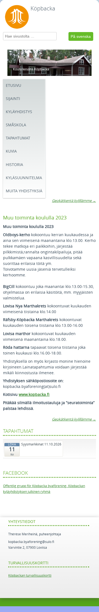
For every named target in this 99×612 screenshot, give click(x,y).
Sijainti (13, 98)
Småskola (16, 125)
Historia (14, 164)
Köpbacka (43, 8)
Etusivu (13, 85)
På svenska (81, 36)
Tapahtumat (18, 138)
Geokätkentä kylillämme (74, 201)
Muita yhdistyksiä (24, 191)
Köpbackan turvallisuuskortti (29, 575)
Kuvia (11, 151)
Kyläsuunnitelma (24, 178)
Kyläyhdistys (19, 112)
